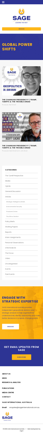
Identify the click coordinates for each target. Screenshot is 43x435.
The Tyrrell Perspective (14, 175)
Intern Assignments (13, 237)
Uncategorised (11, 263)
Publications (8, 388)
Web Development (33, 429)
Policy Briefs (10, 221)
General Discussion (13, 191)
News (4, 378)
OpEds (8, 186)
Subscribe (21, 357)
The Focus (9, 253)
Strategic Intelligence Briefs (15, 202)
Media (7, 181)
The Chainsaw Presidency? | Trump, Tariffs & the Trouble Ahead (19, 100)
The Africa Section (12, 216)
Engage (21, 29)
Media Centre (8, 392)
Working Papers (11, 227)
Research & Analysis (11, 382)
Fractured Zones (11, 212)
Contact (6, 397)
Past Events (10, 274)
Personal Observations (14, 242)
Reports (8, 232)
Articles (8, 197)
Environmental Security (14, 207)
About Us (6, 374)
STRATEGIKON (10, 248)
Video (7, 258)
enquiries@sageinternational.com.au (24, 407)
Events (8, 269)
